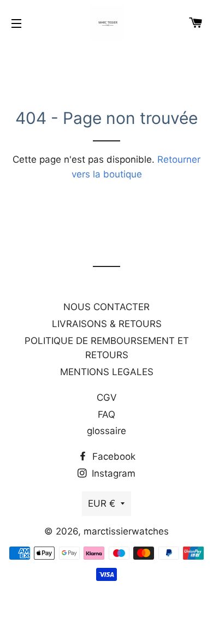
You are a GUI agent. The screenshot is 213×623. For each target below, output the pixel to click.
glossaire (106, 430)
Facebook (112, 456)
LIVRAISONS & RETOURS (107, 323)
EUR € (101, 503)
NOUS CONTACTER (106, 306)
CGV (107, 397)
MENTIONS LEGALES (106, 371)
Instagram (112, 473)
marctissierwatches (126, 531)
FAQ (106, 414)
